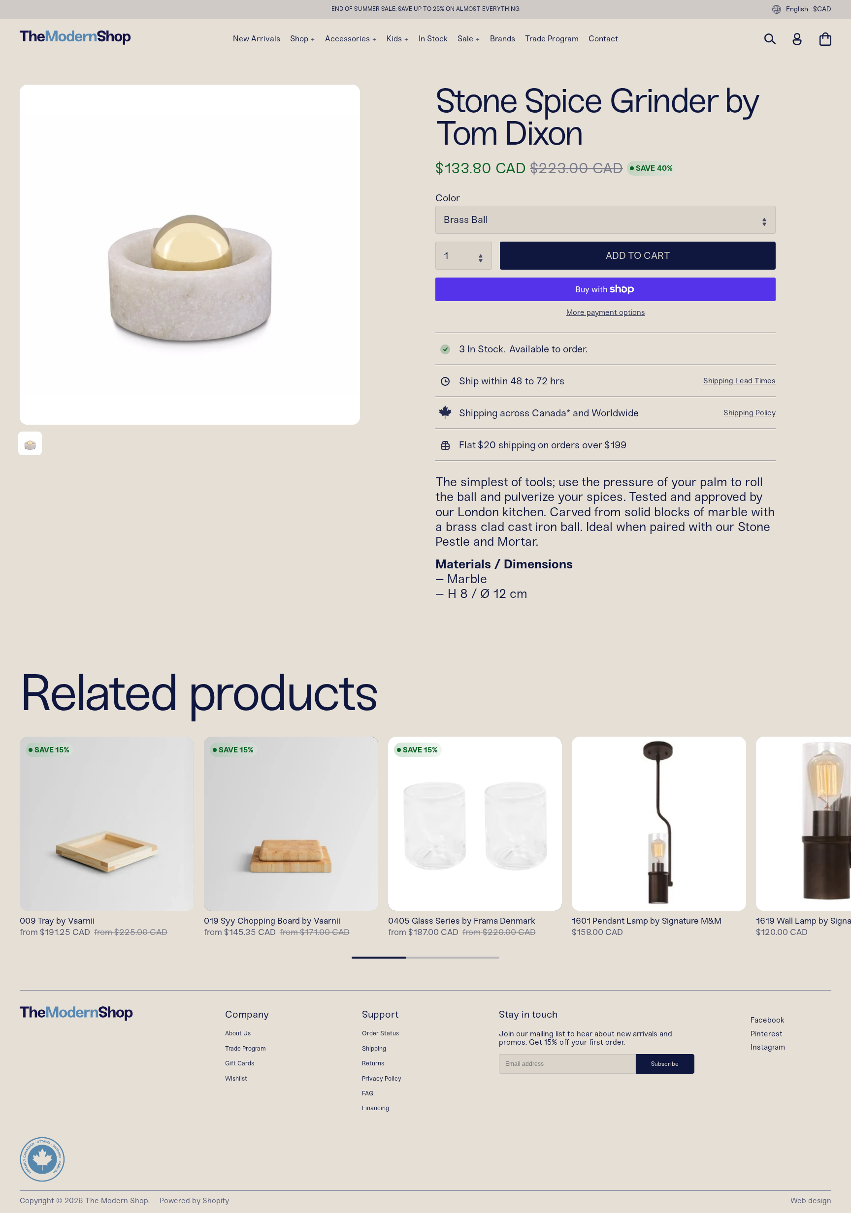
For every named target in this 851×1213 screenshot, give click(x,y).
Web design (810, 1200)
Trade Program (552, 38)
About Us (238, 1033)
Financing (375, 1108)
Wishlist (236, 1078)
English (797, 9)
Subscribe (665, 1063)
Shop (300, 38)
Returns (373, 1063)
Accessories (348, 38)
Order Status (380, 1033)
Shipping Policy (749, 412)
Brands (502, 38)
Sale (466, 38)
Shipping (374, 1048)
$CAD (822, 9)
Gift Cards (239, 1063)
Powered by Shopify (194, 1200)
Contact (603, 38)
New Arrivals (256, 38)
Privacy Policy (381, 1078)
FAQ (368, 1093)
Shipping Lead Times (739, 380)
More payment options (605, 313)
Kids (395, 38)
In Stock (433, 38)
